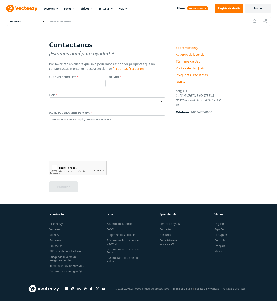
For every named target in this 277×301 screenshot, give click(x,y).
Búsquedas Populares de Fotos (123, 250)
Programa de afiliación (121, 235)
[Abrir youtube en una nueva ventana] (103, 288)
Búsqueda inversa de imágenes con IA (63, 258)
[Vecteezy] (21, 8)
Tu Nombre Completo (63, 77)
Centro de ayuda (170, 224)
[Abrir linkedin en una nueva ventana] (79, 288)
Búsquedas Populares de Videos (123, 259)
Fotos (67, 8)
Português (221, 235)
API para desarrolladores (65, 251)
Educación (56, 246)
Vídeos (85, 8)
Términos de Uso (188, 61)
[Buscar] (254, 21)
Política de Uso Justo (190, 68)
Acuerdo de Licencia (190, 54)
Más (121, 8)
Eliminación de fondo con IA (67, 265)
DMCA (180, 82)
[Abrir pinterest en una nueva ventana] (85, 288)
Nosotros (165, 235)
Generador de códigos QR (65, 271)
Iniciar (258, 8)
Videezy (54, 235)
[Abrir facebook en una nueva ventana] (66, 288)
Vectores (49, 8)
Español (219, 229)
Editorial (103, 8)
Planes (181, 8)
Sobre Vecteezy (187, 48)
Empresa (55, 240)
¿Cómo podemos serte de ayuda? (69, 112)
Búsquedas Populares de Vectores (123, 241)
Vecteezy (55, 229)
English (219, 224)
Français (219, 246)
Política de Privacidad (207, 288)
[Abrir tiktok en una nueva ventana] (91, 288)
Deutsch (219, 240)
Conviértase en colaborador (169, 241)
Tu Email (114, 77)
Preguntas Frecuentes (128, 69)
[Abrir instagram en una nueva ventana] (72, 288)
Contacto (165, 229)
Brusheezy (56, 224)
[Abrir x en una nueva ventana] (97, 288)
